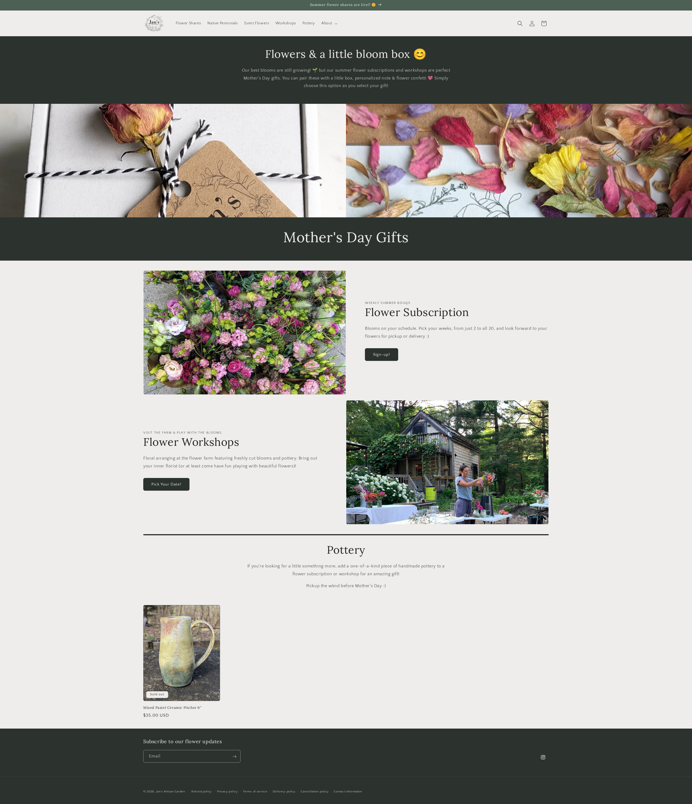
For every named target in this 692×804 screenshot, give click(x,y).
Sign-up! (381, 354)
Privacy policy (227, 791)
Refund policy (201, 791)
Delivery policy (284, 791)
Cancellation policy (314, 791)
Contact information (348, 791)
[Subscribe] (234, 756)
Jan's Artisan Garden (170, 791)
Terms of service (255, 791)
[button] (329, 23)
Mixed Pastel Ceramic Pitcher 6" (172, 708)
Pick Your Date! (166, 484)
